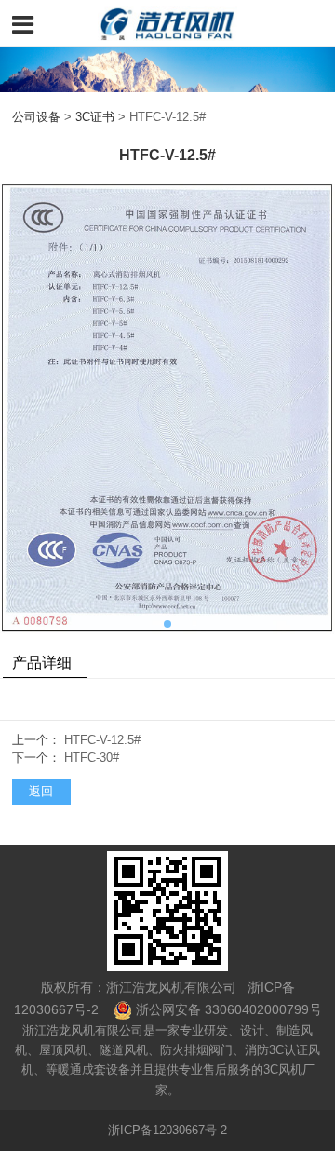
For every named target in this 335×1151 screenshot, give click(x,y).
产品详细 (42, 662)
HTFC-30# (91, 758)
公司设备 (36, 117)
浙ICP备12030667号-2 (167, 1130)
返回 (41, 791)
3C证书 (94, 117)
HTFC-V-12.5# (102, 740)
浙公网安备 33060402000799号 (229, 1009)
